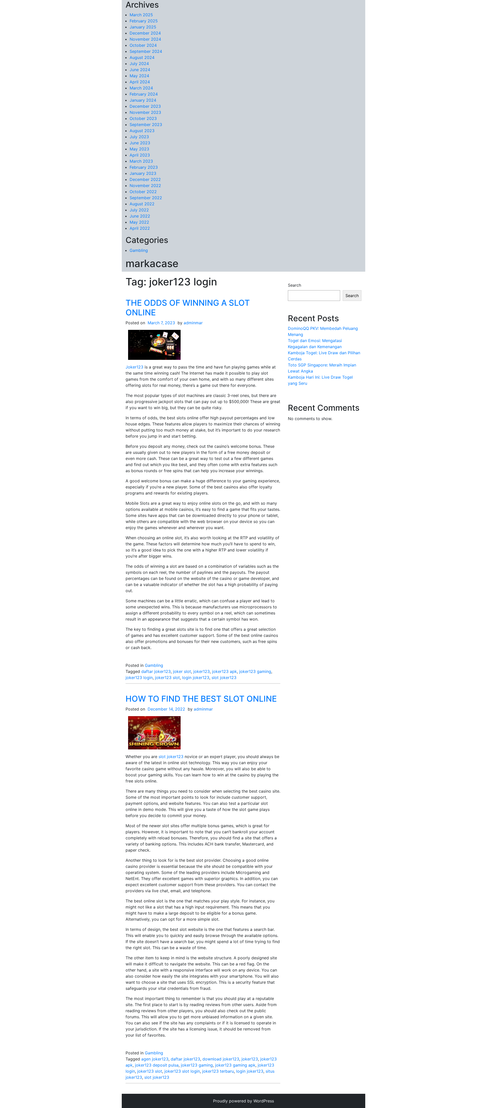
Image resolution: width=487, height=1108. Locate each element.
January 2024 (143, 100)
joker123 (201, 671)
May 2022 (139, 222)
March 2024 (141, 87)
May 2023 (139, 148)
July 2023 (139, 136)
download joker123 (220, 1058)
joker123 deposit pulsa (157, 1065)
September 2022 (146, 197)
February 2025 (144, 20)
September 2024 (146, 51)
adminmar (193, 322)
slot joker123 (224, 677)
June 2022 (140, 216)
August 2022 (142, 203)
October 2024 (143, 45)
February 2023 (144, 167)
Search (294, 285)
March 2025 (141, 14)
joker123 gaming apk (235, 1065)
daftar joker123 (156, 671)
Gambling (139, 250)
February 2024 (144, 94)
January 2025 (143, 26)
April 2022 (140, 228)
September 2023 (146, 124)
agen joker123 (154, 1058)
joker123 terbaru (218, 1071)
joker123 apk (224, 671)
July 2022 (139, 209)
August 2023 (142, 130)
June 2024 (140, 69)
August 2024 (142, 57)
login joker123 (195, 677)
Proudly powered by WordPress (243, 1100)
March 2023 (141, 161)
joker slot (182, 671)
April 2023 (140, 155)
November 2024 (145, 39)
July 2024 (139, 63)
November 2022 (145, 185)
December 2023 (145, 106)
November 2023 (145, 112)
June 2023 (140, 142)
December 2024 (145, 33)
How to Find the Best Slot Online (201, 699)
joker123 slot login (182, 1071)
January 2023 (143, 173)
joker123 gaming (255, 671)
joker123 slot (167, 677)
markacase (152, 263)
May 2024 (139, 75)
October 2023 (143, 118)
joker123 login (139, 677)
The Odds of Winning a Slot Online (188, 307)
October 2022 (143, 191)
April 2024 (140, 81)
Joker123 (134, 367)
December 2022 (145, 179)
